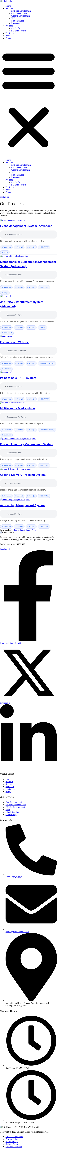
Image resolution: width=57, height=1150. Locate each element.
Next (34, 530)
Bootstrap (7, 247)
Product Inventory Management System (26, 444)
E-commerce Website (14, 342)
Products (9, 26)
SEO (13, 18)
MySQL (32, 247)
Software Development (21, 11)
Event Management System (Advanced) (26, 226)
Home (8, 6)
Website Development (20, 16)
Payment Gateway (48, 363)
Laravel (20, 247)
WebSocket (7, 333)
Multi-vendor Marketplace (17, 408)
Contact (9, 38)
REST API (45, 247)
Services (9, 8)
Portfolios (10, 33)
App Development (19, 13)
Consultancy (16, 23)
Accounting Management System (22, 505)
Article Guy (16, 28)
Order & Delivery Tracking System (23, 474)
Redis (43, 327)
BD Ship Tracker (18, 31)
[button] (28, 99)
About (8, 36)
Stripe (5, 252)
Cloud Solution (17, 21)
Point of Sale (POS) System (18, 378)
